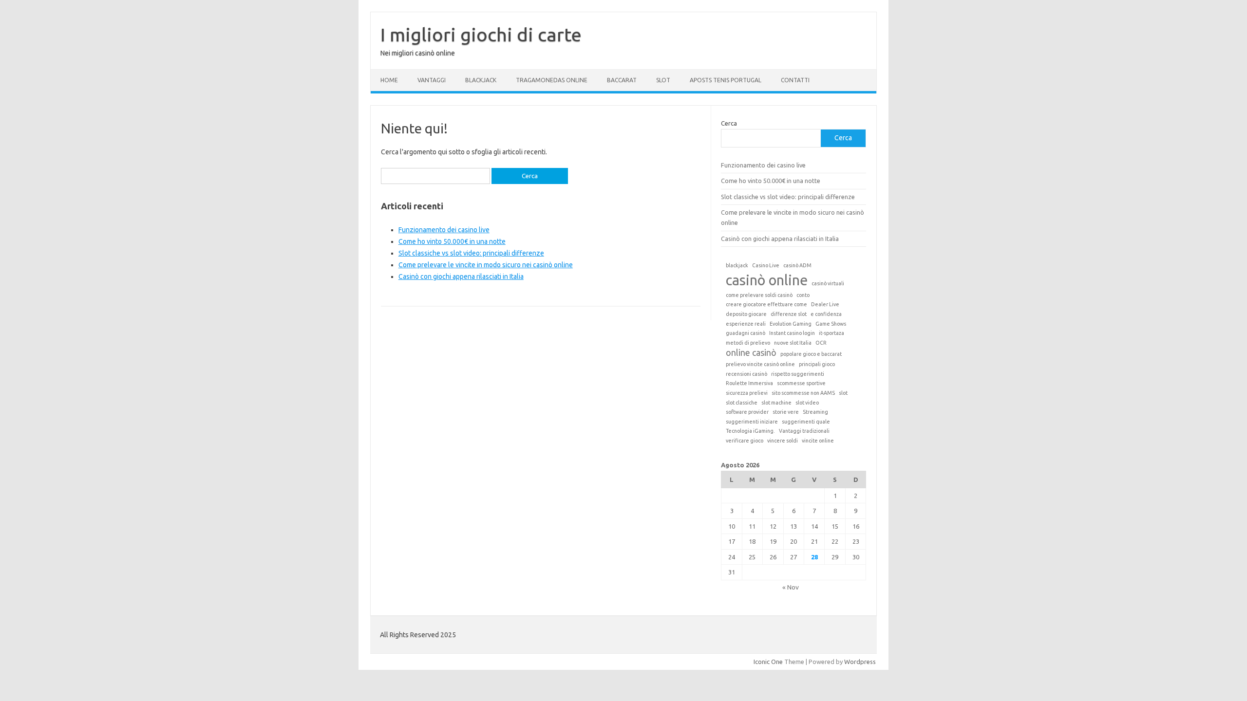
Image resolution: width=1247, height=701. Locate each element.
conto (803, 295)
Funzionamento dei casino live (444, 230)
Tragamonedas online (551, 80)
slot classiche (741, 403)
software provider (747, 412)
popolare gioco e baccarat (811, 354)
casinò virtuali (828, 283)
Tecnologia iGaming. (750, 431)
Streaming (815, 412)
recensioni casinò (746, 374)
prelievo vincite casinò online (760, 364)
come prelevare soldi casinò (759, 295)
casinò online (767, 280)
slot (843, 393)
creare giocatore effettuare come (766, 304)
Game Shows (830, 324)
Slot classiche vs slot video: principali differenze (471, 253)
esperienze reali (746, 324)
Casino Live (765, 265)
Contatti (795, 80)
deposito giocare (746, 314)
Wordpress (860, 661)
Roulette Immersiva (749, 383)
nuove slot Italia (793, 343)
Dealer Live (825, 304)
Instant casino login (792, 333)
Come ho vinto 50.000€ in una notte (452, 241)
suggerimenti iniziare (752, 421)
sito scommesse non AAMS (803, 393)
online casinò (751, 352)
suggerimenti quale (806, 421)
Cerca (729, 123)
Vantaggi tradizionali (804, 431)
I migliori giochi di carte (481, 34)
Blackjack (480, 80)
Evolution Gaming (791, 324)
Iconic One (768, 661)
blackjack (737, 265)
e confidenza (826, 314)
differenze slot (789, 314)
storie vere (786, 412)
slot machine (776, 403)
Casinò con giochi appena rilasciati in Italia (461, 276)
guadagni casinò (745, 333)
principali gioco (817, 364)
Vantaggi (431, 80)
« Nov (790, 587)
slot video (807, 403)
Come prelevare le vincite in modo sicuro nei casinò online (485, 265)
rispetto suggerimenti (797, 374)
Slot (663, 80)
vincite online (818, 440)
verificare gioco (744, 440)
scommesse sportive (801, 383)
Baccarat (622, 80)
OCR (821, 343)
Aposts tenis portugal (725, 80)
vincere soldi (782, 440)
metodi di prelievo (748, 343)
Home (389, 80)
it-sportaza (831, 333)
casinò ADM (797, 265)
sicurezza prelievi (747, 393)
